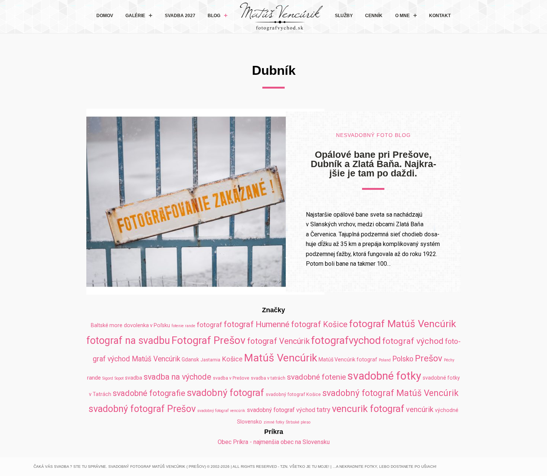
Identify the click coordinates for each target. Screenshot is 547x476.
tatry (323, 409)
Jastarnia (210, 359)
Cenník (374, 15)
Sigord (107, 378)
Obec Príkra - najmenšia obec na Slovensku (274, 441)
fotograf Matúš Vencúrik (402, 323)
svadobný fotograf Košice (293, 394)
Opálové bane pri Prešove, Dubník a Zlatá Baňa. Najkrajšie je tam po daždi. (373, 163)
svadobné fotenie (316, 377)
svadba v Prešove (231, 378)
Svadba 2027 (180, 15)
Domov (104, 15)
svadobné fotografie (149, 393)
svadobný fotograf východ (281, 409)
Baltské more (106, 325)
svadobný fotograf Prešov (142, 408)
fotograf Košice (319, 324)
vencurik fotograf (368, 408)
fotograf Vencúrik (278, 341)
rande (94, 377)
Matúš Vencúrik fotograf (348, 359)
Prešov (428, 358)
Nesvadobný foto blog (373, 135)
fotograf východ (413, 341)
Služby (344, 15)
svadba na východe (177, 376)
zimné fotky (273, 422)
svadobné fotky (384, 376)
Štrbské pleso (298, 422)
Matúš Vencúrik (280, 358)
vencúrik (420, 409)
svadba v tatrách (268, 378)
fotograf (209, 325)
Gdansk (190, 359)
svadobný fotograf (225, 392)
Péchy (449, 360)
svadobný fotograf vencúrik (221, 410)
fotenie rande (183, 325)
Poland (385, 360)
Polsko (402, 359)
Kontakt (440, 15)
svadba (133, 378)
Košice (232, 359)
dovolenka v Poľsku (147, 325)
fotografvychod (346, 340)
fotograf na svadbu (128, 340)
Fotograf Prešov (209, 340)
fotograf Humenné (257, 324)
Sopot (119, 378)
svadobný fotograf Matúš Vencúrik (390, 393)
